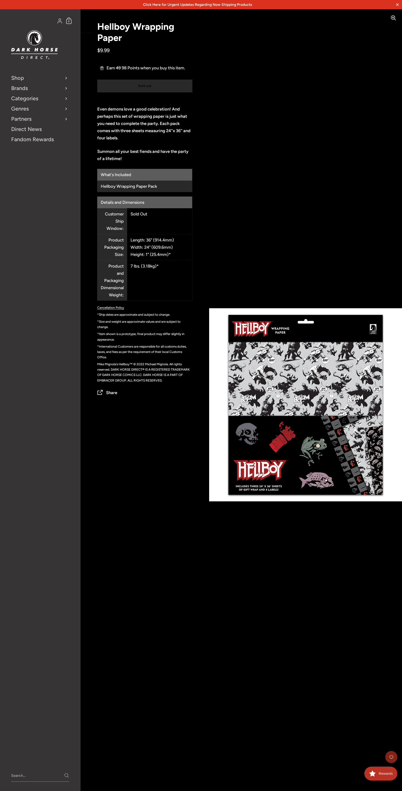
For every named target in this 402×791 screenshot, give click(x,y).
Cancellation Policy (110, 307)
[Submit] (66, 775)
